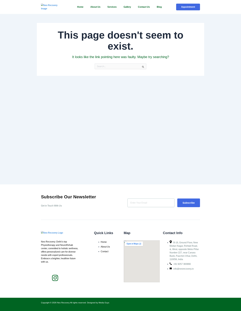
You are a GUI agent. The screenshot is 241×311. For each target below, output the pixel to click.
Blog (159, 7)
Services (112, 7)
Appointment (188, 7)
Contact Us (144, 7)
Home (80, 7)
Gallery (127, 7)
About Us (95, 7)
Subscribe (189, 202)
